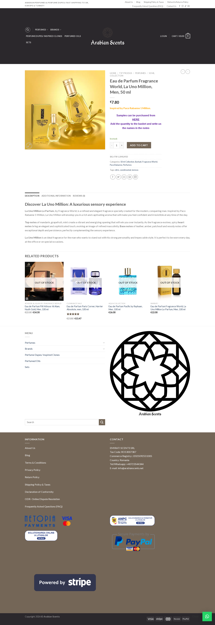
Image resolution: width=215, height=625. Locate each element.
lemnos (135, 170)
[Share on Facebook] (112, 177)
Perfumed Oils (73, 36)
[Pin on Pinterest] (129, 177)
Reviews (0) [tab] (79, 196)
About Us (129, 2)
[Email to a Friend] (124, 177)
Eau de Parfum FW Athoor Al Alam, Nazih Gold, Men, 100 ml (42, 308)
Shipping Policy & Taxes (154, 2)
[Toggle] (104, 342)
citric (117, 170)
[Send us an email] (189, 6)
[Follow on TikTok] (186, 6)
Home (113, 73)
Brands (54, 29)
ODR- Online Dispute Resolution (42, 498)
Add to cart (139, 145)
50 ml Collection (127, 161)
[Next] (189, 294)
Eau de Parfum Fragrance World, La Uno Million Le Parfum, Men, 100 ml (168, 308)
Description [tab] (32, 196)
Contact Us (171, 6)
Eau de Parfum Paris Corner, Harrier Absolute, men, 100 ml (85, 308)
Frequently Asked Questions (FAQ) (147, 6)
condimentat (125, 170)
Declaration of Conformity (39, 491)
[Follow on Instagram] (183, 6)
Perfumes (40, 29)
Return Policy (32, 477)
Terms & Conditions (35, 462)
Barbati (138, 161)
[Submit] (102, 422)
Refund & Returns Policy (177, 2)
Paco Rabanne (116, 165)
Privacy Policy (32, 469)
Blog (138, 2)
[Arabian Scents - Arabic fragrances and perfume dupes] (107, 36)
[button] (207, 616)
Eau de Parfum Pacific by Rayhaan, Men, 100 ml (125, 308)
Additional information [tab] (56, 196)
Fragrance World (149, 161)
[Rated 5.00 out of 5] (73, 314)
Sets (28, 42)
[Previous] (25, 294)
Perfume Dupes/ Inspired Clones (44, 36)
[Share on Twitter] (118, 177)
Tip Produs (125, 73)
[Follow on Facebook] (180, 6)
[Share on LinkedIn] (135, 177)
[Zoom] (29, 146)
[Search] (27, 29)
